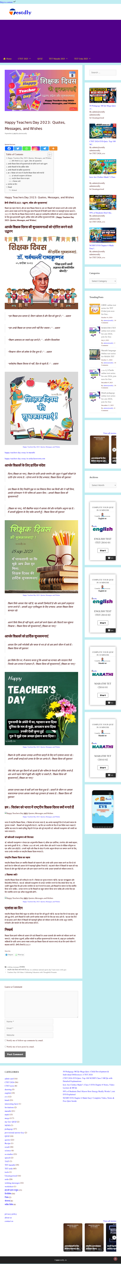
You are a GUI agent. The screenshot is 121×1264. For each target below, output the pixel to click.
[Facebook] (9, 148)
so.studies (9, 1154)
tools (7, 1172)
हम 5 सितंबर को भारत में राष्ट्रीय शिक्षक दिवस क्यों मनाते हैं (26, 173)
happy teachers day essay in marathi (20, 452)
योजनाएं (7, 1201)
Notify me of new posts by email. (20, 1046)
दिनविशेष (22, 967)
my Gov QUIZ (11, 1122)
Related (14, 190)
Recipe (8, 1143)
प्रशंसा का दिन (12, 184)
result (7, 1147)
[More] (53, 148)
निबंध (7, 1197)
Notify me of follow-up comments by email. (25, 1040)
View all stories (109, 433)
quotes (7, 1140)
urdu (7, 1179)
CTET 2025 (23, 58)
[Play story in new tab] (102, 809)
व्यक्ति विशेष (9, 1204)
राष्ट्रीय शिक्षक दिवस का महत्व (20, 179)
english (8, 1093)
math (7, 1114)
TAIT (7, 1161)
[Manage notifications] (115, 1259)
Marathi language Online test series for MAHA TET (108, 353)
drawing (8, 1089)
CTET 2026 (9, 1082)
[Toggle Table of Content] (48, 155)
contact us (9, 1221)
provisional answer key (14, 1132)
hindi (7, 1100)
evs (6, 1096)
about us (8, 1217)
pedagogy (9, 1129)
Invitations (9, 1107)
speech (8, 1158)
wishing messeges (13, 967)
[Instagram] (36, 148)
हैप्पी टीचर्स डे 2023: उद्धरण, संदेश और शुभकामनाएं (26, 161)
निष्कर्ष (10, 187)
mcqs (7, 1118)
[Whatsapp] (26, 148)
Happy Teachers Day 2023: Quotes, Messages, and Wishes (29, 158)
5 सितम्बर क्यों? (16, 181)
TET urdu (9, 1168)
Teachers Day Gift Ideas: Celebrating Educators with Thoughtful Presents (32, 972)
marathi (8, 1111)
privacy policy (11, 1214)
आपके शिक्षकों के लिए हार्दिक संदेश (18, 167)
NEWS (7, 1125)
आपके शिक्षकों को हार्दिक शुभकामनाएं (19, 170)
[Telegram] (44, 148)
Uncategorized (11, 1176)
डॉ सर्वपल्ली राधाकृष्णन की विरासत (22, 176)
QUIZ (40, 58)
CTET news (9, 1086)
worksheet (9, 1186)
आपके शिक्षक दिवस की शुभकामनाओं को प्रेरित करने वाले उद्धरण (27, 164)
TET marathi (10, 1165)
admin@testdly (108, 320)
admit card (9, 1078)
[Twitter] (18, 148)
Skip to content (6, 2)
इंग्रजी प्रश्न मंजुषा (11, 1190)
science (8, 1150)
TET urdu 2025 (81, 58)
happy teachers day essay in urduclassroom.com (25, 458)
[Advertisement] (60, 37)
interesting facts (11, 1104)
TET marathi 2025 (57, 58)
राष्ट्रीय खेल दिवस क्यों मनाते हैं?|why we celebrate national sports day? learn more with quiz (36, 970)
